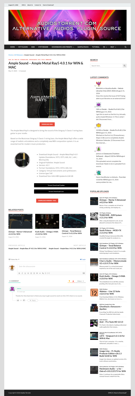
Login (84, 259)
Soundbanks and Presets (62, 47)
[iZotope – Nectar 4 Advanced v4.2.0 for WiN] (20, 222)
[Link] (42, 273)
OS (104, 47)
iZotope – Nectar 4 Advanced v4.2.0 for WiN (20, 233)
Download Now (47, 124)
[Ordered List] (31, 273)
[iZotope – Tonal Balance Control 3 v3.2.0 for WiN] (74, 222)
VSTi (39, 59)
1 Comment (22, 71)
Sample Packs (83, 47)
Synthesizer (43, 47)
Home (12, 47)
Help (112, 47)
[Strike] (28, 273)
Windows (48, 59)
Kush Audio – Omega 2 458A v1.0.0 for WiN (46, 233)
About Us (30, 5)
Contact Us (38, 5)
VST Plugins (23, 47)
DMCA (24, 5)
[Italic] (22, 273)
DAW (33, 47)
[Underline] (25, 273)
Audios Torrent (25, 393)
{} (45, 273)
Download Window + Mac (47, 200)
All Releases (18, 55)
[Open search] (125, 47)
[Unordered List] (34, 273)
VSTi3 (43, 59)
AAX (9, 59)
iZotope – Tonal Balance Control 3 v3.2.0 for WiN (72, 232)
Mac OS (17, 59)
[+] (48, 273)
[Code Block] (39, 273)
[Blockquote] (37, 273)
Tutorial (95, 47)
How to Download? (48, 5)
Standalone (24, 59)
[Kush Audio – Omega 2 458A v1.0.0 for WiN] (47, 222)
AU (13, 59)
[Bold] (19, 273)
